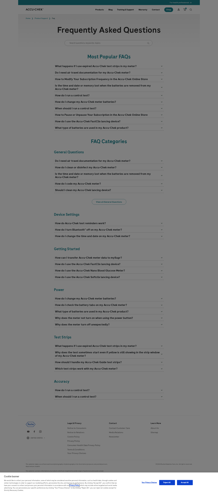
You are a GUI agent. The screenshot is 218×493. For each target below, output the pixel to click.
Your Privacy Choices (149, 482)
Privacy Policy (74, 485)
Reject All (167, 482)
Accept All (185, 482)
